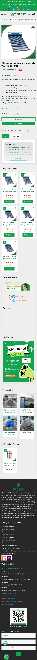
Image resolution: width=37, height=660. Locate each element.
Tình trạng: (5, 108)
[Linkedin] (16, 131)
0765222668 (27, 1)
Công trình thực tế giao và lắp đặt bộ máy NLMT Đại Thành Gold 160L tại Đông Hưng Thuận (9, 411)
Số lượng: (4, 113)
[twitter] (14, 9)
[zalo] (28, 9)
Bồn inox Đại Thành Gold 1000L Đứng (10, 464)
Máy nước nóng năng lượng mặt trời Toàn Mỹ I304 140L (9, 190)
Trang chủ (4, 19)
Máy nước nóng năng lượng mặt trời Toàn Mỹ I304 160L (27, 190)
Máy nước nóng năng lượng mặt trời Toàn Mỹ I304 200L (27, 224)
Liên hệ (19, 123)
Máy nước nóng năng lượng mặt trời (21, 19)
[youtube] (18, 9)
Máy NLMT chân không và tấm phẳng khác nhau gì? (27, 434)
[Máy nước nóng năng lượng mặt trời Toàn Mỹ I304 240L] (18, 14)
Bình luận (15, 136)
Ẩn (13, 144)
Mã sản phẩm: (6, 75)
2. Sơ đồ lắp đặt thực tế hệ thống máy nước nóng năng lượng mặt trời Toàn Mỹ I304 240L (19, 154)
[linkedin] (23, 9)
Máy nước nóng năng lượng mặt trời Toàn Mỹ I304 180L (9, 224)
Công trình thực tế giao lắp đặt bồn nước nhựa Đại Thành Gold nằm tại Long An (10, 434)
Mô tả (5, 136)
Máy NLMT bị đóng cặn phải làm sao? (27, 411)
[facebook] (9, 9)
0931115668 (17, 1)
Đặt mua (19, 119)
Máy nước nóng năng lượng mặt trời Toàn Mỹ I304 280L (9, 258)
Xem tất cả (18, 158)
